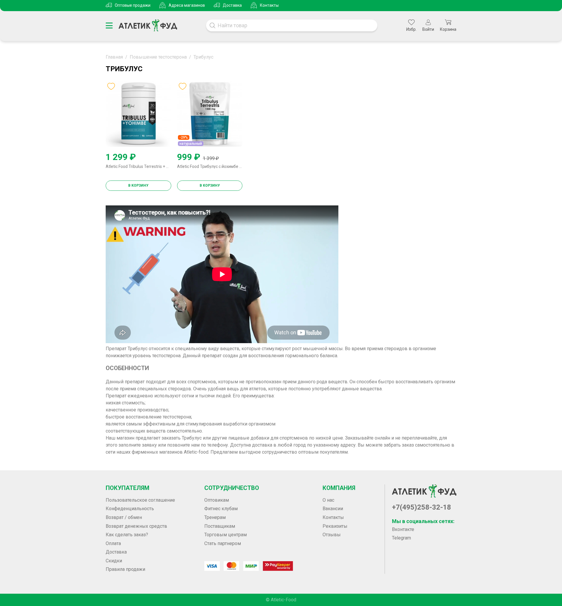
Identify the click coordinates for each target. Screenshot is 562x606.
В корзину (138, 185)
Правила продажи (125, 569)
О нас (328, 500)
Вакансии (333, 508)
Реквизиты (335, 526)
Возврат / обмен (124, 517)
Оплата (113, 543)
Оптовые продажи (132, 5)
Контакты (269, 5)
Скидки (114, 561)
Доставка (232, 5)
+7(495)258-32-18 (421, 507)
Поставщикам (219, 526)
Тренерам (215, 517)
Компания (339, 487)
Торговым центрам (225, 534)
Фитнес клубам (221, 508)
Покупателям (127, 487)
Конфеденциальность (130, 508)
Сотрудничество (231, 487)
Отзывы (332, 534)
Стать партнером (222, 543)
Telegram (401, 538)
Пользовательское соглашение (140, 500)
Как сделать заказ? (127, 534)
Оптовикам (216, 500)
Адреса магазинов (187, 5)
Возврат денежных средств (136, 526)
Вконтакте (403, 529)
